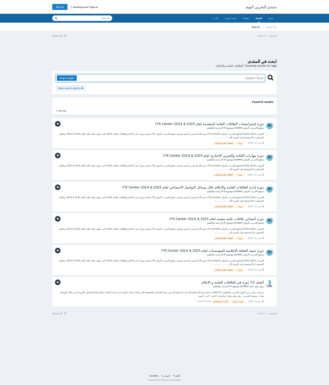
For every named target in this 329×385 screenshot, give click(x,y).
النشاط (258, 18)
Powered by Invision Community (164, 380)
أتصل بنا (166, 375)
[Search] (56, 18)
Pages (246, 18)
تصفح (271, 18)
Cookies (154, 375)
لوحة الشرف (230, 18)
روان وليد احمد (256, 286)
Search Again (67, 78)
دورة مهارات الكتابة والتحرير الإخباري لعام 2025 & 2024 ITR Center (213, 155)
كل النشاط (271, 27)
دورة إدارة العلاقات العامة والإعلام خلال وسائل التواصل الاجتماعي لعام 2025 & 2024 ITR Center (193, 187)
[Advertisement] (214, 50)
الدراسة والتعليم (215, 127)
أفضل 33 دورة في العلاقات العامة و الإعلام (233, 282)
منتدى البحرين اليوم (261, 7)
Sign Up (60, 6)
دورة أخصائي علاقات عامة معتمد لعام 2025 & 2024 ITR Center (216, 219)
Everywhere (70, 18)
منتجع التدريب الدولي (253, 127)
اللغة (177, 375)
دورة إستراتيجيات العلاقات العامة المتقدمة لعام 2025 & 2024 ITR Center (209, 124)
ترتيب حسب (61, 110)
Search (256, 27)
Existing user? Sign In (85, 7)
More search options (69, 88)
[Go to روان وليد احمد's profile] (269, 284)
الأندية (215, 18)
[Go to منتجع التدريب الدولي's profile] (269, 125)
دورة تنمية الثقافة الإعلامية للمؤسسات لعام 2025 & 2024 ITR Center (212, 250)
